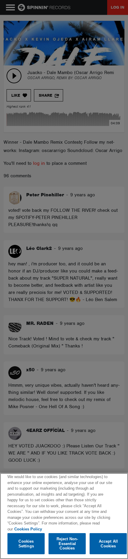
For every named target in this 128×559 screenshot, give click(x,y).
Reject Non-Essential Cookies (67, 543)
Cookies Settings (26, 543)
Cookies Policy (28, 529)
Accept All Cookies (108, 543)
